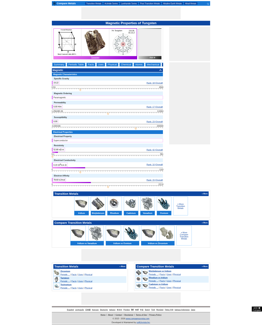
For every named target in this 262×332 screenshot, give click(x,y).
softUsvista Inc (143, 322)
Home (103, 315)
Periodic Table (76, 65)
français (95, 310)
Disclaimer (128, 315)
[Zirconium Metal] (56, 273)
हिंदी (132, 310)
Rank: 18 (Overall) (155, 83)
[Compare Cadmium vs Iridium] (142, 286)
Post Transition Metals (150, 3)
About (110, 315)
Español (70, 310)
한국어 (119, 310)
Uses (101, 65)
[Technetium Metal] (56, 286)
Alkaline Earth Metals (172, 3)
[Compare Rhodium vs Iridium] (142, 279)
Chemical (126, 65)
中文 (142, 310)
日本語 (88, 310)
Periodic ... (65, 274)
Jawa (193, 310)
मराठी (137, 310)
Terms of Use (141, 315)
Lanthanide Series (129, 3)
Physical (112, 65)
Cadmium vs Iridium (158, 284)
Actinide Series (111, 3)
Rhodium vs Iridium (158, 277)
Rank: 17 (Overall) (155, 107)
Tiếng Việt (169, 310)
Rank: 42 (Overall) (155, 150)
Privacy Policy (155, 315)
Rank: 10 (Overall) (155, 164)
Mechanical (153, 65)
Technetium (66, 284)
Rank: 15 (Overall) (155, 180)
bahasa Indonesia (182, 310)
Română (159, 310)
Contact (118, 315)
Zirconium (65, 271)
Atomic (139, 65)
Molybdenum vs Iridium (160, 271)
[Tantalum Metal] (56, 279)
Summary (59, 65)
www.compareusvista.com (137, 318)
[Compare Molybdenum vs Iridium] (142, 273)
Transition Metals (93, 3)
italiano (112, 310)
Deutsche (104, 310)
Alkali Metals (190, 3)
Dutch (147, 310)
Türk (153, 310)
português (79, 310)
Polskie (126, 310)
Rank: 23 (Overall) (155, 121)
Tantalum (64, 278)
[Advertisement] (131, 13)
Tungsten (95, 57)
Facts (91, 65)
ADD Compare (257, 309)
